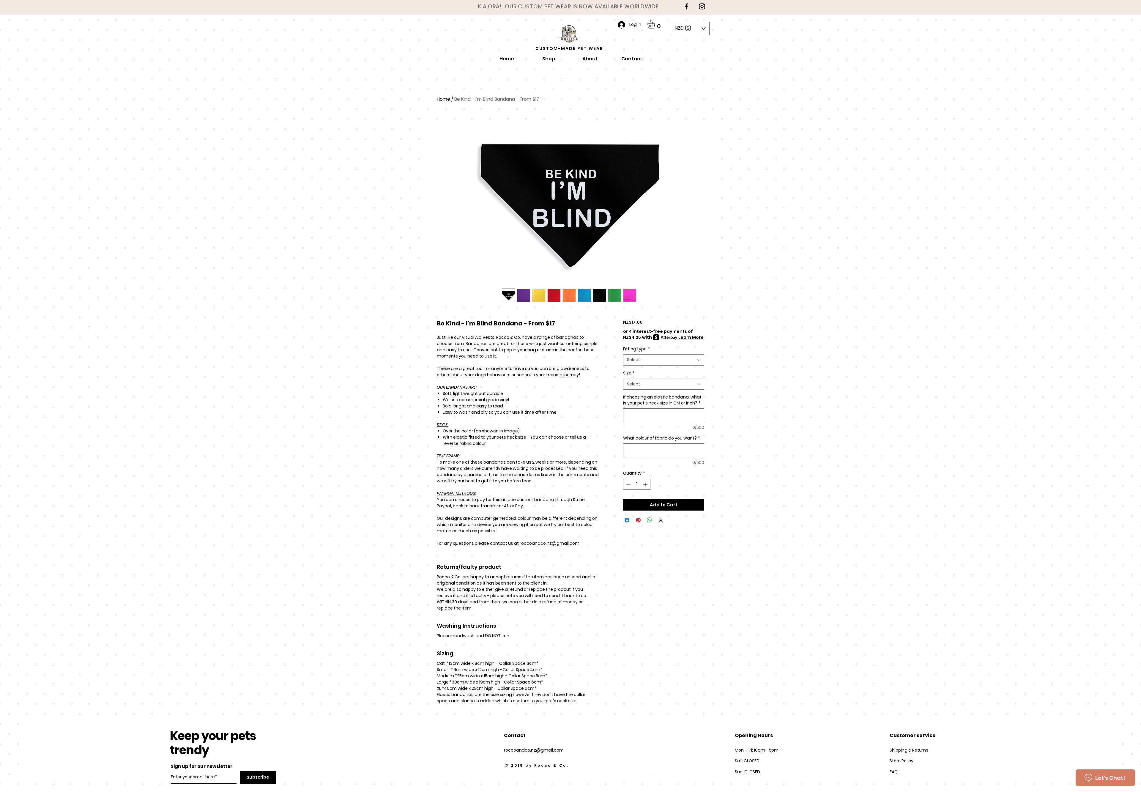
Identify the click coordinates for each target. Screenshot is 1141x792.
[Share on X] (660, 520)
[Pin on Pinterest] (638, 520)
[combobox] (663, 360)
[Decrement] (627, 484)
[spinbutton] (636, 484)
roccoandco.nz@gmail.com (534, 750)
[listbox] (690, 28)
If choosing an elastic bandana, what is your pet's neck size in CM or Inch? (662, 400)
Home (443, 99)
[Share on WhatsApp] (649, 520)
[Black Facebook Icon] (687, 6)
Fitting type (636, 349)
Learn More (691, 337)
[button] (655, 25)
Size (629, 373)
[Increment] (646, 484)
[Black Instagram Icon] (702, 6)
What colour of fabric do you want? (661, 438)
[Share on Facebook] (627, 520)
